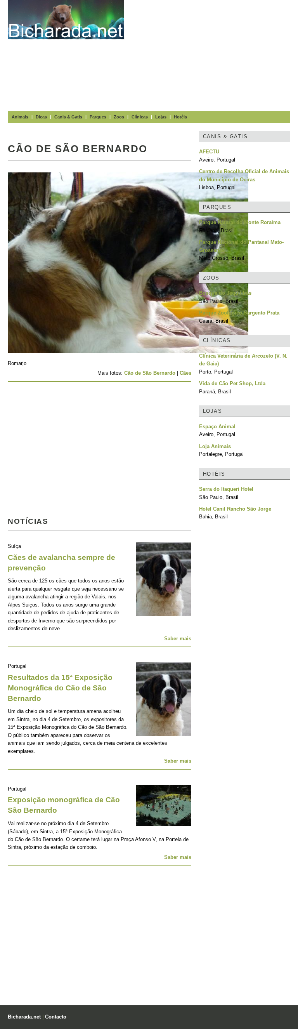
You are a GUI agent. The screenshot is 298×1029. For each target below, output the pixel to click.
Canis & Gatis (68, 117)
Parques (98, 117)
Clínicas (140, 117)
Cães (185, 373)
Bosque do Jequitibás (225, 293)
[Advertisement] (215, 54)
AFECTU (209, 152)
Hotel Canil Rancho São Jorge (235, 509)
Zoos (119, 117)
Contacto (55, 1017)
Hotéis (180, 117)
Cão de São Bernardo (149, 373)
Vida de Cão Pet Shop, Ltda (232, 383)
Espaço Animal (217, 426)
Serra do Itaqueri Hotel (226, 489)
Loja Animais (215, 446)
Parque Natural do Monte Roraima (240, 222)
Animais (20, 117)
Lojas (160, 117)
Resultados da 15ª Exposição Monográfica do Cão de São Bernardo (60, 687)
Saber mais (177, 638)
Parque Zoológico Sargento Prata (239, 313)
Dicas (41, 117)
